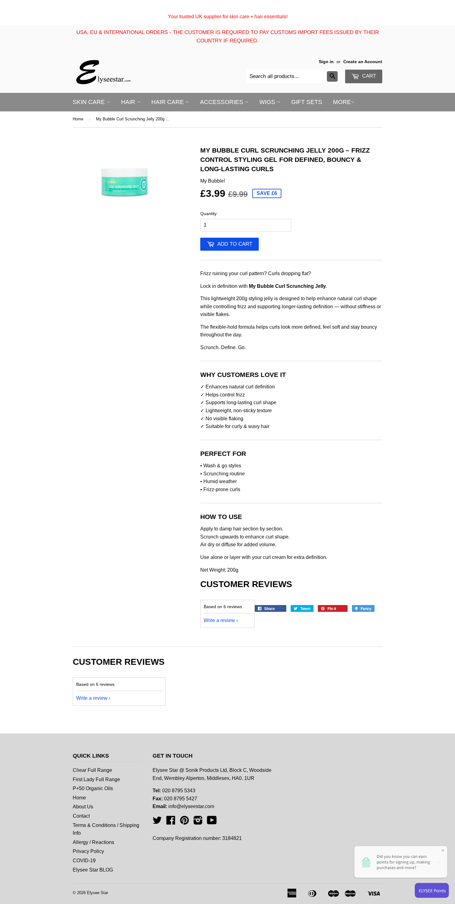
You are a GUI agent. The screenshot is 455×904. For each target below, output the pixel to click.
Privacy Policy (88, 851)
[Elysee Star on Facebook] (171, 822)
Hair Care (168, 102)
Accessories (222, 102)
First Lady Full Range (96, 779)
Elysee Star (97, 892)
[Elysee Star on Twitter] (157, 822)
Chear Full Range (92, 770)
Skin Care (89, 102)
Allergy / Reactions (93, 842)
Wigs (268, 102)
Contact (81, 816)
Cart (368, 76)
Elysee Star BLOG (93, 869)
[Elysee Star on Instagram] (198, 822)
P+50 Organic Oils (93, 788)
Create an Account (362, 61)
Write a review (219, 620)
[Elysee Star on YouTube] (212, 822)
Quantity (208, 213)
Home (78, 119)
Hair (129, 102)
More (342, 102)
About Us (83, 806)
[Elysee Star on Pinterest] (184, 822)
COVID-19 (84, 860)
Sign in (326, 61)
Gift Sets (306, 102)
